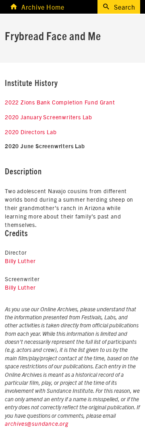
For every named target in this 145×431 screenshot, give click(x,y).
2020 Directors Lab (30, 131)
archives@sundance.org (36, 424)
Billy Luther (20, 260)
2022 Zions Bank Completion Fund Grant (60, 102)
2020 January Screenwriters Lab (48, 117)
